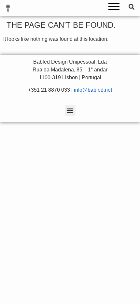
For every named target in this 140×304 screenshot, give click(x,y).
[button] (113, 8)
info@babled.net (93, 90)
